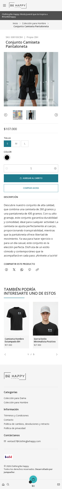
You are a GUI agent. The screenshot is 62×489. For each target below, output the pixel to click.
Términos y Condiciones (16, 415)
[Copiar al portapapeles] (37, 270)
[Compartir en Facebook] (6, 270)
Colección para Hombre (34, 23)
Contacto (8, 419)
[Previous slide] (6, 115)
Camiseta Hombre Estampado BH (14, 340)
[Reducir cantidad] (6, 168)
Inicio (15, 23)
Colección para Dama (15, 398)
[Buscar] (8, 483)
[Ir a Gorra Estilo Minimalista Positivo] (45, 319)
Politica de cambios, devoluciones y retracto (26, 423)
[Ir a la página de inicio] (18, 5)
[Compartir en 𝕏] (14, 270)
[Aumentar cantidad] (55, 168)
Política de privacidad (14, 428)
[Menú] (4, 5)
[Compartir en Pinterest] (29, 270)
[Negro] (7, 157)
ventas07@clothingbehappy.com (24, 441)
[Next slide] (55, 115)
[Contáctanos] (58, 483)
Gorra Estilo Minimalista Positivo (45, 340)
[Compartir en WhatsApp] (21, 270)
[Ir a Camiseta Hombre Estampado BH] (16, 319)
